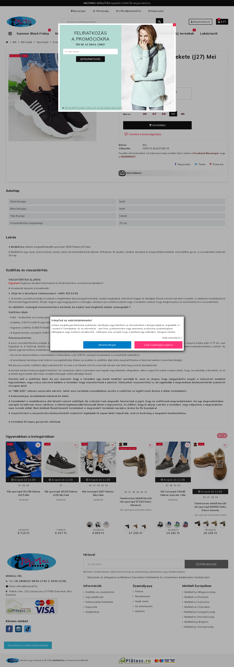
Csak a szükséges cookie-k (158, 344)
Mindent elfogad (107, 344)
